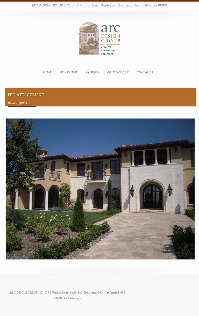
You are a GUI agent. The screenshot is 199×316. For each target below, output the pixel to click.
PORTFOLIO (69, 72)
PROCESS (93, 72)
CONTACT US (146, 72)
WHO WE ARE (117, 72)
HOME (48, 72)
